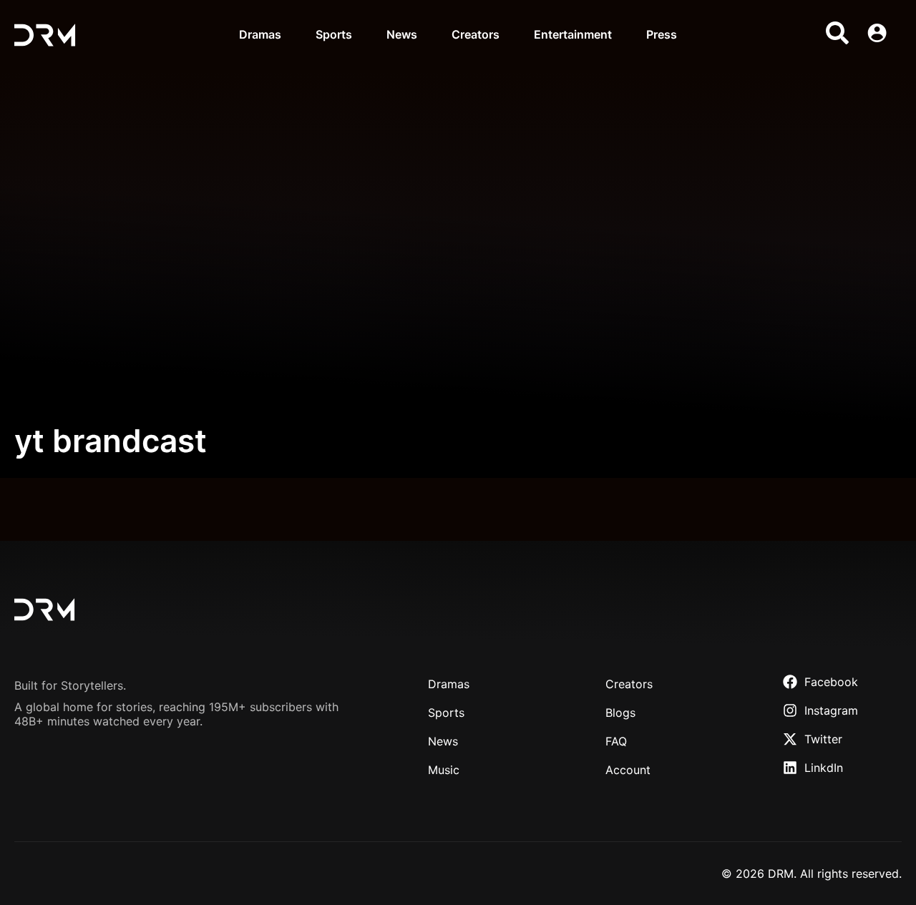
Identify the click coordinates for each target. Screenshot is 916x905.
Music (443, 770)
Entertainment (573, 34)
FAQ (616, 741)
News (401, 34)
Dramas (260, 34)
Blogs (620, 712)
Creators (476, 34)
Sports (334, 34)
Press (661, 34)
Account (628, 770)
